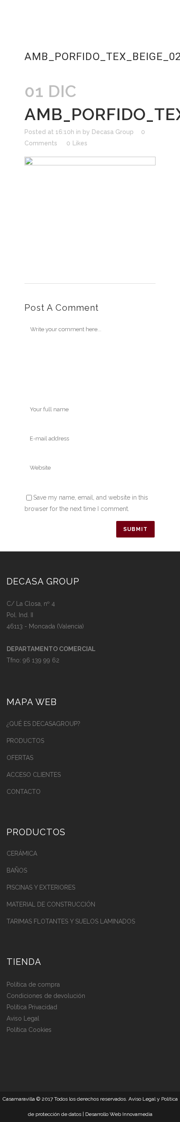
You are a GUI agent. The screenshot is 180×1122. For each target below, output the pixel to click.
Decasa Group (113, 131)
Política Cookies (29, 1029)
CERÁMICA (22, 853)
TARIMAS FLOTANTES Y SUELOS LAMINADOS (71, 921)
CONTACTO (24, 791)
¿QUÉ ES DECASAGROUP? (43, 723)
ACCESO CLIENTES (34, 774)
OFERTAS (20, 757)
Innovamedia (137, 1114)
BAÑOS (17, 870)
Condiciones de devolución (46, 995)
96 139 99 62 (41, 660)
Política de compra (33, 984)
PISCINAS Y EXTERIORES (41, 887)
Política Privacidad (32, 1007)
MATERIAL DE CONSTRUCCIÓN (51, 904)
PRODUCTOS (25, 740)
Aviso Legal (23, 1018)
